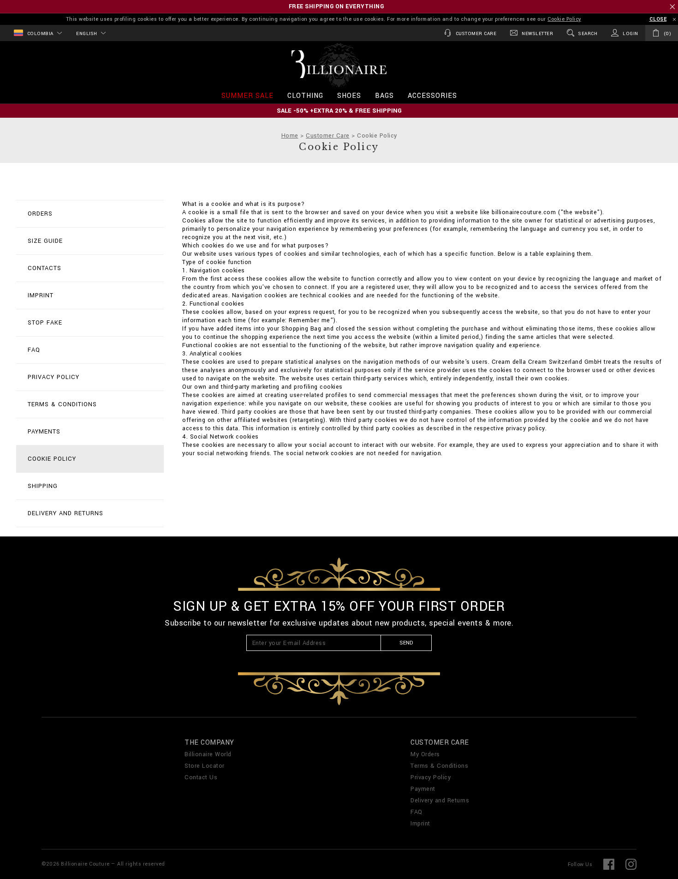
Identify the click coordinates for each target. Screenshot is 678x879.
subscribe (374, 510)
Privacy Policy (431, 523)
